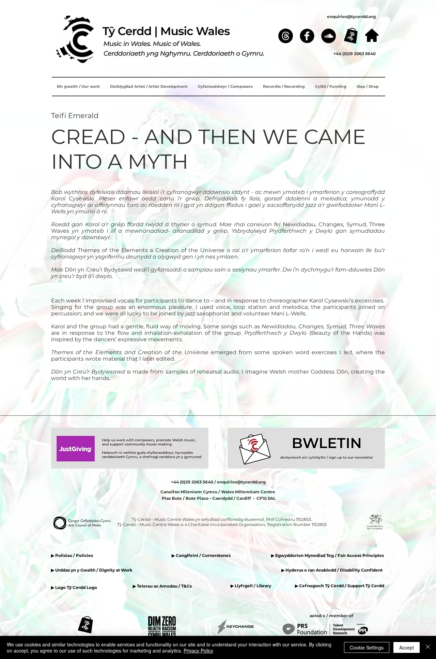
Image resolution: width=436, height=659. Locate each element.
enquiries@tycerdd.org (351, 16)
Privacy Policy (198, 650)
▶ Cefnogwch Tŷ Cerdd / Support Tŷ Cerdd (339, 585)
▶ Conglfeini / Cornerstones (201, 555)
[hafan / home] (372, 35)
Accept (406, 647)
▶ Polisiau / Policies (72, 555)
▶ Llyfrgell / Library (251, 585)
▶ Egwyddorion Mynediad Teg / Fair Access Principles (328, 555)
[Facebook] (307, 36)
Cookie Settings (367, 647)
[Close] (428, 647)
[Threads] (285, 36)
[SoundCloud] (328, 36)
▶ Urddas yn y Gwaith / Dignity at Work (92, 570)
